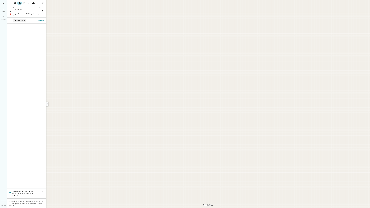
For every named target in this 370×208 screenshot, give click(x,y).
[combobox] (26, 9)
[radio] (15, 3)
